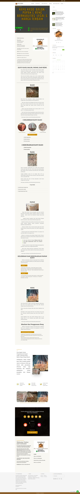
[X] (57, 42)
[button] (32, 137)
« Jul (52, 72)
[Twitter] (20, 29)
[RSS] (61, 479)
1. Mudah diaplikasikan (27, 137)
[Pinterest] (59, 479)
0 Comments (60, 15)
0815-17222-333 (22, 464)
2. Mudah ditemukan (27, 139)
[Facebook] (15, 29)
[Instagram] (25, 29)
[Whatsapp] (25, 416)
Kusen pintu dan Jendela (22, 189)
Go (63, 49)
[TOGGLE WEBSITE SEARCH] (65, 4)
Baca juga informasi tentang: (32, 241)
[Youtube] (15, 31)
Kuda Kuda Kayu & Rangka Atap (23, 187)
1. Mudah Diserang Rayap (27, 147)
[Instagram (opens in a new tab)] (63, 0)
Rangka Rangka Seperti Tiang (22, 191)
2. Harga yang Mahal (27, 149)
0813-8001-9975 (27, 464)
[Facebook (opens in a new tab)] (62, 0)
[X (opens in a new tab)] (61, 0)
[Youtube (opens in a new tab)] (64, 0)
